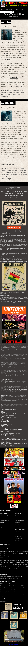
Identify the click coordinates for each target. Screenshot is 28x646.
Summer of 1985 (24, 566)
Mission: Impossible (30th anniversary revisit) (10, 439)
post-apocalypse (11, 560)
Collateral (5, 379)
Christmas (3, 551)
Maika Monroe (20, 92)
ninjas (5, 560)
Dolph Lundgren (18, 527)
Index (2, 524)
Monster (8, 177)
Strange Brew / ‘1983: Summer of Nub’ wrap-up (10, 417)
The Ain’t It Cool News (18, 591)
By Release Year (4, 527)
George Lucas (9, 556)
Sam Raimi (6, 562)
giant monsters (19, 170)
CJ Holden (3, 404)
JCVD (1, 558)
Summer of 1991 (4, 569)
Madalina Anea (10, 92)
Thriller (18, 94)
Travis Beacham (22, 174)
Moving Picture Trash (4, 589)
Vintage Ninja (21, 593)
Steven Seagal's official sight (6, 591)
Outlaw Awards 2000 (5, 520)
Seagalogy (8, 564)
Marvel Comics (8, 558)
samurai (22, 562)
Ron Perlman (14, 174)
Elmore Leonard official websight (7, 576)
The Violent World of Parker (6, 578)
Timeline (11, 527)
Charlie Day (16, 168)
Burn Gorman (8, 90)
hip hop (18, 556)
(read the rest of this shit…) (17, 86)
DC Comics (6, 553)
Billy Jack (2, 583)
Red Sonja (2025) (4, 428)
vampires (22, 569)
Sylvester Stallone (18, 538)
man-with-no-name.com (13, 587)
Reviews (16, 9)
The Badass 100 (4, 515)
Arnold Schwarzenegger (19, 520)
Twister (2, 442)
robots (7, 174)
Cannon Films (24, 549)
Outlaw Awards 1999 (5, 518)
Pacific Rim (8, 103)
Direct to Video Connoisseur (6, 585)
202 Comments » (15, 179)
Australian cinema (23, 546)
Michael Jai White (16, 558)
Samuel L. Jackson (14, 562)
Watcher (6, 22)
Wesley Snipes (18, 540)
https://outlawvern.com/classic (14, 644)
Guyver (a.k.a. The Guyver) (6, 424)
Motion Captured (23, 587)
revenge (25, 560)
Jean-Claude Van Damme (20, 529)
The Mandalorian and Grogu (6, 435)
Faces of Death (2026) (5, 420)
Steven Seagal (18, 534)
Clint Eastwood (18, 524)
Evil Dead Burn (4, 434)
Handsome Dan (4, 395)
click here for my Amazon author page (14, 237)
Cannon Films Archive (10, 583)
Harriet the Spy (4, 440)
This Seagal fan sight (4, 593)
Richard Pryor (13, 589)
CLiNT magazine (3, 601)
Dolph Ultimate (16, 585)
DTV (16, 515)
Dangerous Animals (5, 419)
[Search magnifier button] (12, 12)
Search (21, 9)
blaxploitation (3, 549)
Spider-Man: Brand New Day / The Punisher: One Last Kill (13, 413)
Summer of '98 (17, 566)
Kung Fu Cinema (3, 587)
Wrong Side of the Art (4, 595)
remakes (18, 560)
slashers (17, 564)
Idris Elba (19, 172)
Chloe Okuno (16, 90)
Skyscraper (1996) (4, 425)
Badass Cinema (8, 9)
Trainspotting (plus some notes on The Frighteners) (11, 429)
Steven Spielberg (18, 536)
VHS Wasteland (14, 593)
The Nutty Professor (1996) (6, 445)
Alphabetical (6, 524)
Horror (8, 94)
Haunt (2, 422)
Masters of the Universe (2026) (7, 415)
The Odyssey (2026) (5, 421)
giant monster (10, 170)
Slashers (20, 515)
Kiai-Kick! (23, 585)
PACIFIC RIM (14, 78)
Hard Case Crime (18, 576)
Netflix (23, 558)
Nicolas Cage (17, 531)
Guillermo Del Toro (10, 172)
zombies (5, 571)
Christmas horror (12, 551)
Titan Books (15, 578)
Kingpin (6, 346)
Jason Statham (24, 556)
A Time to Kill (3, 416)
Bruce (9, 549)
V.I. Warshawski (4, 426)
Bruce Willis (17, 522)
